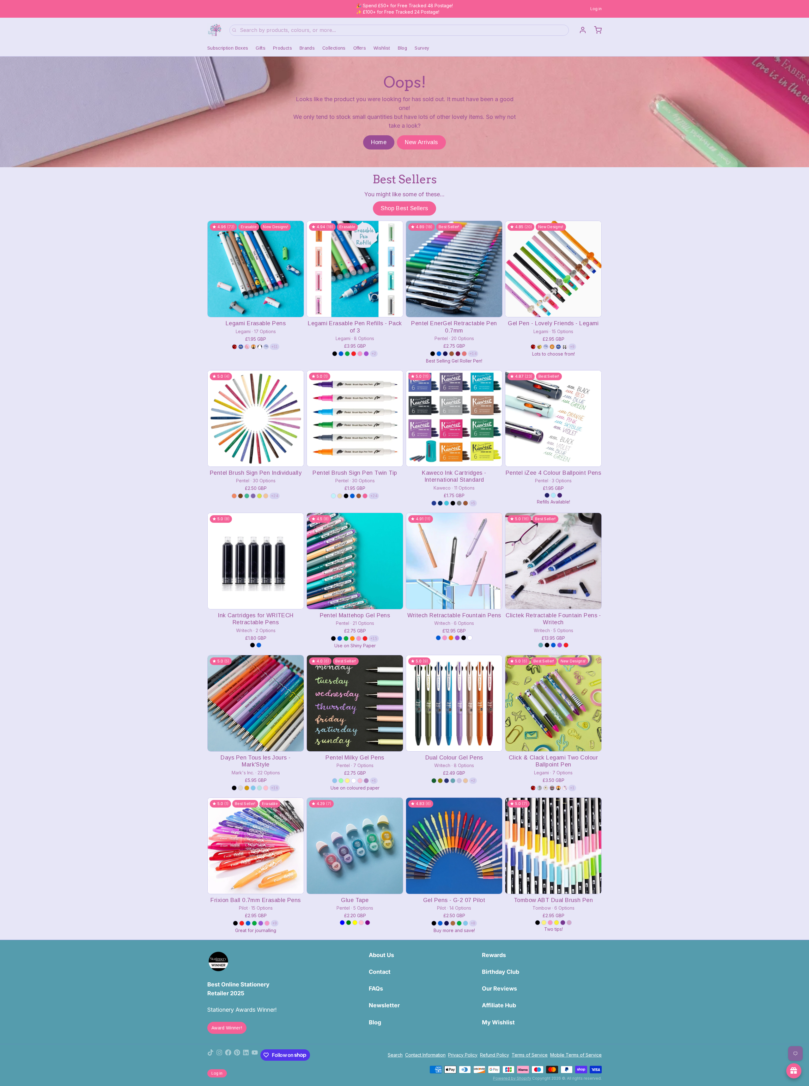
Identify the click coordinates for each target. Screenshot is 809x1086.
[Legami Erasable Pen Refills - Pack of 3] (355, 269)
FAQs (376, 988)
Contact (380, 971)
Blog (402, 48)
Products (282, 48)
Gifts (260, 48)
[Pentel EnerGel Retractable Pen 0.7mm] (454, 269)
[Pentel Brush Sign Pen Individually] (255, 418)
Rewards (494, 955)
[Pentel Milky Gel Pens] (355, 703)
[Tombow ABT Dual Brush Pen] (553, 845)
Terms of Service (530, 1055)
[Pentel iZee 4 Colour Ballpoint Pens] (553, 418)
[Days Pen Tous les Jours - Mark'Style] (255, 703)
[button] (255, 308)
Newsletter (384, 1005)
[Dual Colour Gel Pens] (454, 703)
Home (378, 142)
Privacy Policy (462, 1055)
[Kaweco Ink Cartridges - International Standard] (454, 418)
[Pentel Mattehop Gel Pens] (355, 561)
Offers (359, 48)
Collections (334, 48)
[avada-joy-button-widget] (793, 1070)
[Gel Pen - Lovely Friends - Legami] (553, 269)
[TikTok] (210, 1055)
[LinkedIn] (246, 1055)
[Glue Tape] (355, 845)
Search (395, 1055)
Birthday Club (500, 971)
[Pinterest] (237, 1055)
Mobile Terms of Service (576, 1055)
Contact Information (425, 1055)
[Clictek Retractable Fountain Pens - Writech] (553, 561)
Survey (422, 48)
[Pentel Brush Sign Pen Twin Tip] (355, 418)
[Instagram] (219, 1055)
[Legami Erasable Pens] (255, 269)
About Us (381, 955)
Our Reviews (499, 988)
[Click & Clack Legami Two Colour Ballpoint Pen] (553, 703)
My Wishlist (498, 1022)
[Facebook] (228, 1055)
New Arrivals (421, 142)
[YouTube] (255, 1055)
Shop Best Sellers (404, 208)
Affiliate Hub (499, 1005)
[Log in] (580, 30)
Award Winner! (226, 1027)
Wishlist (382, 48)
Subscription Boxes (227, 48)
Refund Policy (494, 1055)
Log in (596, 8)
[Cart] (595, 30)
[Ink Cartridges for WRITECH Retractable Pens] (255, 561)
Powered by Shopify (512, 1078)
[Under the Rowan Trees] (214, 30)
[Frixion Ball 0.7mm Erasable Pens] (255, 845)
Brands (307, 48)
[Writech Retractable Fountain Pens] (454, 561)
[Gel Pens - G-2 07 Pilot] (454, 845)
